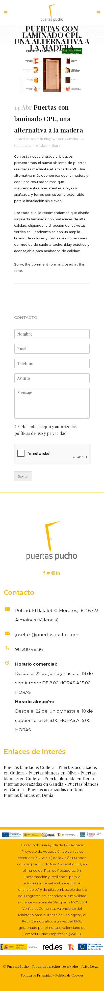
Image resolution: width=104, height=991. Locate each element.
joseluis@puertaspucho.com (47, 634)
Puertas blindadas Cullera (29, 767)
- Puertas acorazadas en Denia (55, 789)
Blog (47, 139)
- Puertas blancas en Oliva (50, 772)
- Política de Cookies (68, 975)
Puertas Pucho (67, 139)
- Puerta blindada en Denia (67, 778)
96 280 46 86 (29, 649)
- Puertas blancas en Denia (46, 792)
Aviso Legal (90, 966)
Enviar (23, 476)
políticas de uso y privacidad (40, 433)
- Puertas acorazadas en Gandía (50, 781)
